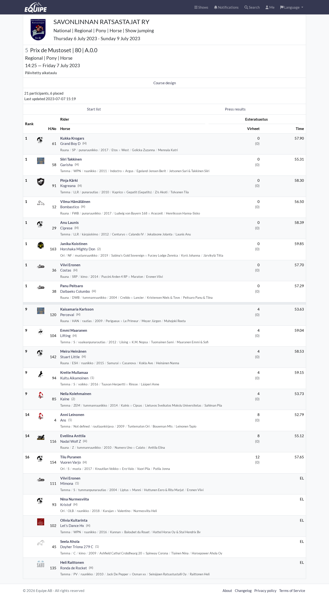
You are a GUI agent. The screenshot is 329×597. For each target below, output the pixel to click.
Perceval (67, 314)
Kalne (64, 399)
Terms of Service (292, 590)
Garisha (66, 164)
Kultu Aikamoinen (74, 378)
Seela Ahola (69, 541)
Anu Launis (69, 222)
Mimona (66, 483)
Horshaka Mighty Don (77, 249)
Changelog (243, 590)
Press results (235, 109)
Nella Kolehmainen (75, 393)
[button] (291, 7)
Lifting (65, 335)
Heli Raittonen (72, 562)
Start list (94, 109)
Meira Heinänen (73, 351)
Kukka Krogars (72, 138)
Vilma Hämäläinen (75, 201)
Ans (63, 420)
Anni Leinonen (72, 414)
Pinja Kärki (69, 180)
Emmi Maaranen (73, 330)
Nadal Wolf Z (70, 441)
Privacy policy (265, 590)
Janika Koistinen (73, 243)
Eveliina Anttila (73, 436)
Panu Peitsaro (71, 286)
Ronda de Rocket (73, 568)
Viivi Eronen (70, 265)
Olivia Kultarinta (73, 520)
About (227, 590)
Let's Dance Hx (72, 525)
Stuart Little (70, 357)
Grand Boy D (70, 143)
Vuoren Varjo (70, 462)
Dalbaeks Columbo (75, 291)
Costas (65, 270)
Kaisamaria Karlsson (77, 309)
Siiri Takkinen (71, 159)
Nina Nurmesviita (74, 499)
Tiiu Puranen (70, 457)
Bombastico (69, 207)
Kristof (65, 504)
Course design (164, 83)
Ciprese (66, 228)
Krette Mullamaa (74, 372)
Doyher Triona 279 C (76, 547)
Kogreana (68, 185)
